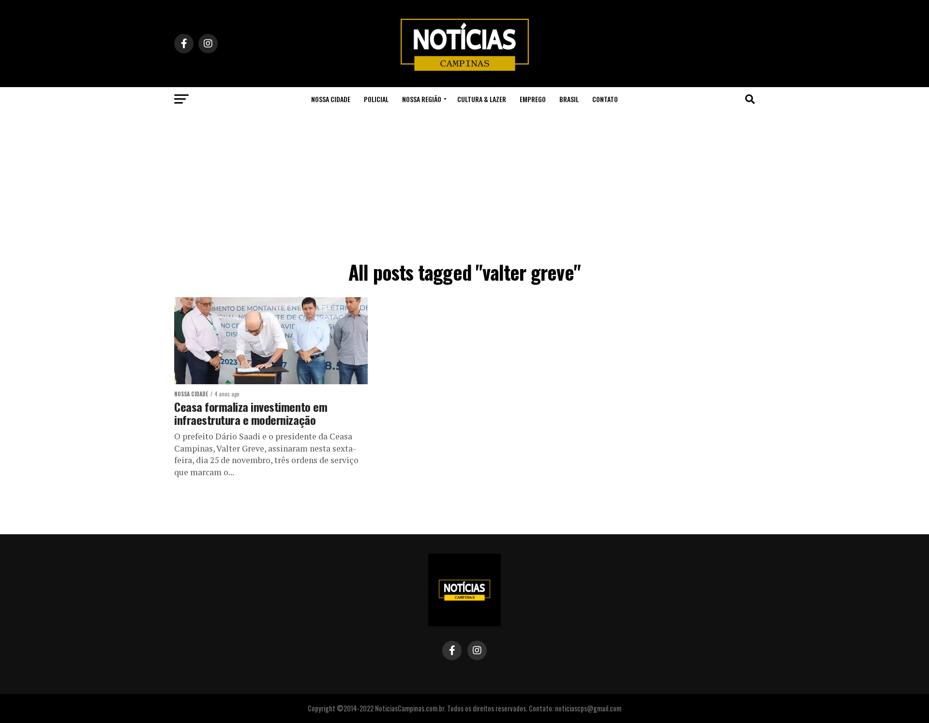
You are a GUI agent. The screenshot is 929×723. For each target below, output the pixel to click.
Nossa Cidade (330, 99)
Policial (376, 99)
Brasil (569, 99)
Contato (605, 99)
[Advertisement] (464, 184)
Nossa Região (421, 99)
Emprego (533, 99)
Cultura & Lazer (481, 99)
